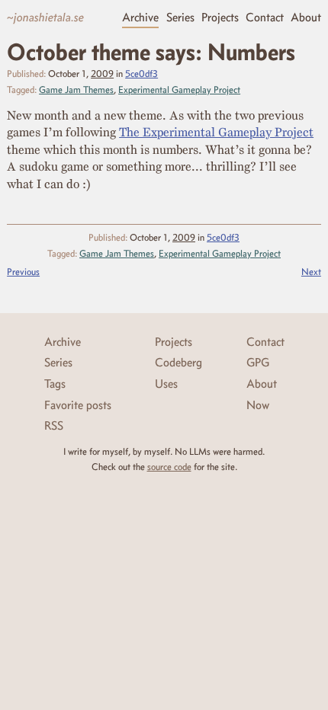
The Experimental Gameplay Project (216, 131)
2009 (102, 73)
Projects (220, 17)
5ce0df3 (141, 73)
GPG (257, 362)
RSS (53, 425)
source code (169, 466)
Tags (55, 383)
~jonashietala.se (45, 17)
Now (257, 405)
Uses (166, 383)
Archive (140, 17)
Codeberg (178, 362)
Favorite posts (77, 405)
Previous (23, 271)
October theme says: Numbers (151, 51)
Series (180, 17)
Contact (265, 17)
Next (311, 271)
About (306, 17)
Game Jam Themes (76, 89)
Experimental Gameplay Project (179, 89)
